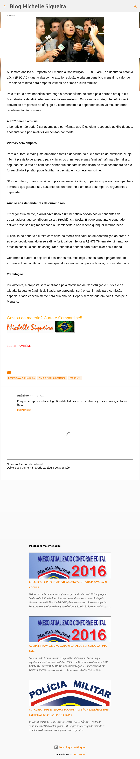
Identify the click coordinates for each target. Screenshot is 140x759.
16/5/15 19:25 (37, 395)
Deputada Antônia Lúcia (21, 378)
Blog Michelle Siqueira (38, 6)
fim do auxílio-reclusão (52, 378)
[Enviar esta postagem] (9, 373)
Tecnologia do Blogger (72, 747)
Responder (24, 409)
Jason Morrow (79, 754)
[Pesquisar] (135, 6)
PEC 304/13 (75, 378)
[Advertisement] (70, 509)
